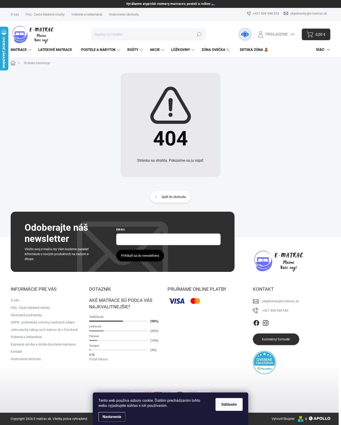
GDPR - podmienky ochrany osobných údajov (43, 322)
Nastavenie (112, 417)
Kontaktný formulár (276, 339)
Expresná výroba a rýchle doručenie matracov (43, 344)
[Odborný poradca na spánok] (245, 34)
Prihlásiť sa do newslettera (140, 255)
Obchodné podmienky (26, 315)
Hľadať (199, 34)
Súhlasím (229, 404)
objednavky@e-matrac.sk (280, 301)
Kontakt (16, 351)
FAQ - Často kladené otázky (45, 14)
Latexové (95, 326)
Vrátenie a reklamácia (86, 14)
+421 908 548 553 (275, 310)
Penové (94, 336)
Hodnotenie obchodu (124, 14)
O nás (15, 14)
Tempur (94, 345)
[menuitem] (21, 50)
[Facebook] (256, 322)
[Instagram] (265, 322)
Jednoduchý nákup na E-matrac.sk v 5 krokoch (44, 330)
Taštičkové (96, 317)
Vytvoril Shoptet (283, 419)
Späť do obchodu (173, 197)
